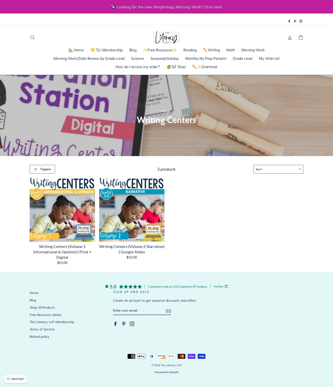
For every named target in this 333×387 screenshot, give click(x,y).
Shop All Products (42, 307)
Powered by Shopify (167, 372)
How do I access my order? (138, 66)
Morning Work (253, 50)
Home (165, 111)
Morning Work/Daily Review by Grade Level (89, 58)
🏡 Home (76, 50)
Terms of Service (42, 329)
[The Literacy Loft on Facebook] (115, 323)
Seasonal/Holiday (165, 58)
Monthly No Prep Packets (205, 58)
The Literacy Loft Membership (52, 322)
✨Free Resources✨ (160, 50)
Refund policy (39, 336)
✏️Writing (211, 50)
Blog (132, 50)
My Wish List (269, 58)
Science (137, 58)
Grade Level (242, 58)
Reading (190, 50)
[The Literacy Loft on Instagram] (132, 323)
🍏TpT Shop (176, 66)
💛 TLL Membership (106, 50)
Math (230, 50)
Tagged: (45, 169)
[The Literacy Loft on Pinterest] (123, 323)
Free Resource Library (46, 315)
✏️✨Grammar (205, 66)
